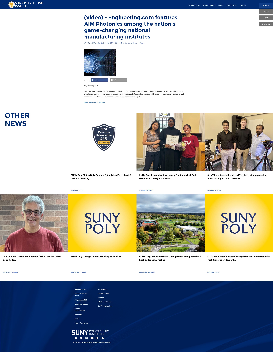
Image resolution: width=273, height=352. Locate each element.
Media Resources (81, 323)
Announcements (81, 289)
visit (266, 18)
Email (77, 319)
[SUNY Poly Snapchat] (102, 337)
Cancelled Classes (81, 304)
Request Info (266, 24)
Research (243, 5)
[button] (99, 80)
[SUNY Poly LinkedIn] (96, 337)
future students (194, 5)
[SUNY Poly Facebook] (75, 337)
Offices (101, 298)
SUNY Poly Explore (105, 306)
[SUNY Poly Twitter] (80, 337)
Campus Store (103, 294)
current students (209, 5)
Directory (78, 315)
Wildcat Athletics (104, 302)
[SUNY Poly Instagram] (86, 337)
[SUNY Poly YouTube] (91, 337)
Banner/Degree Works (80, 295)
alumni (221, 5)
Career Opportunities (80, 309)
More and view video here (94, 102)
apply (266, 12)
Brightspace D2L (81, 300)
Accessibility (102, 289)
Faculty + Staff (232, 5)
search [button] (266, 5)
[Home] (26, 4)
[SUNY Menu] (3, 4)
